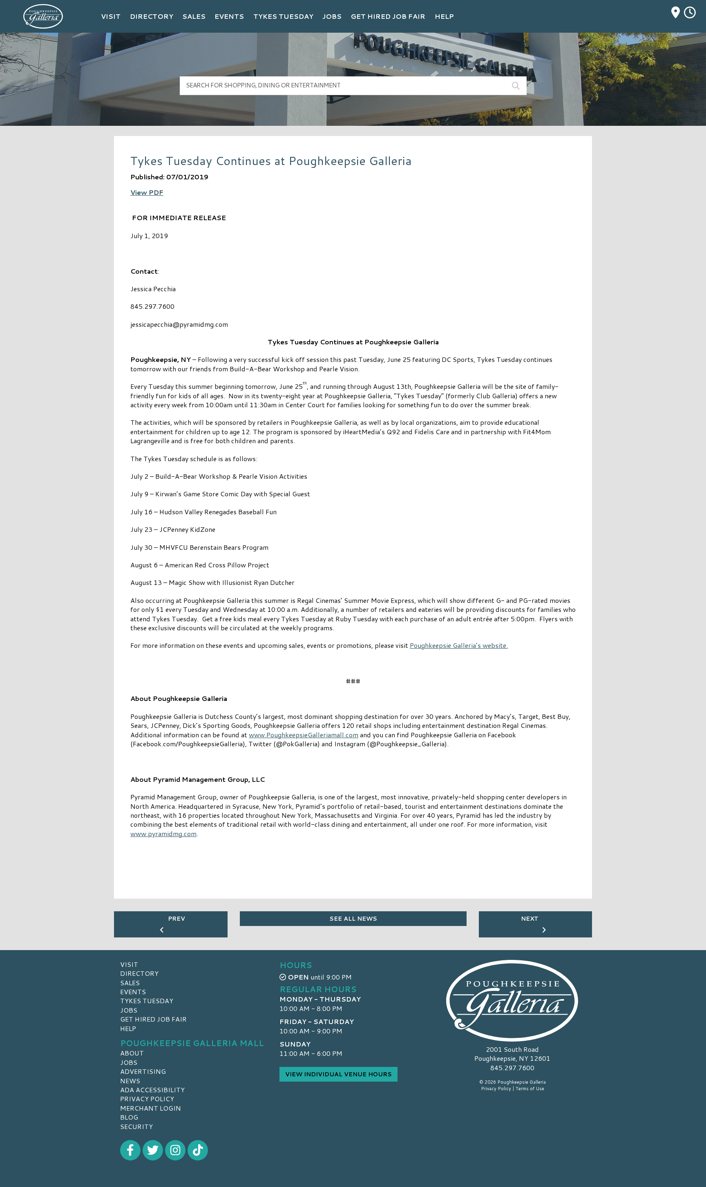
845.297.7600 (512, 1067)
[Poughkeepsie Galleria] (512, 1001)
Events (133, 991)
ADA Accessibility (152, 1089)
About (132, 1053)
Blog (129, 1117)
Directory (139, 973)
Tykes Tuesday (146, 1000)
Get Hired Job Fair (153, 1019)
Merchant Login (150, 1108)
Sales (130, 982)
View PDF (146, 192)
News (130, 1080)
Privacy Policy (147, 1098)
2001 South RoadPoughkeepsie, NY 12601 (512, 1053)
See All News (353, 919)
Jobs (128, 1010)
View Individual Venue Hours (338, 1074)
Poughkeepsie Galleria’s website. (459, 645)
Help (128, 1028)
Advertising (143, 1071)
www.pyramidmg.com (163, 833)
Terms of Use (530, 1088)
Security (136, 1126)
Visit (129, 964)
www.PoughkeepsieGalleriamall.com (303, 734)
